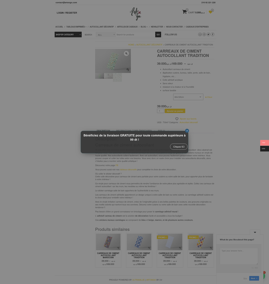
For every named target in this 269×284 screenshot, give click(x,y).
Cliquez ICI (178, 146)
